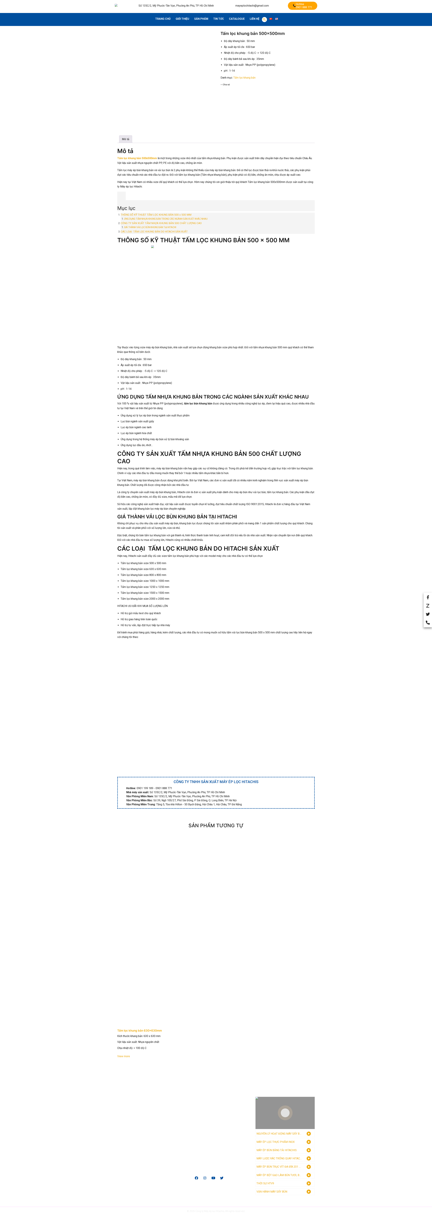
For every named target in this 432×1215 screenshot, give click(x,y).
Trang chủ (163, 18)
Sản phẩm (201, 18)
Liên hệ (254, 18)
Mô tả (125, 139)
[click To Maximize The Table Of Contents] (121, 196)
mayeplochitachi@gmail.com (252, 5)
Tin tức (218, 18)
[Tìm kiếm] (264, 19)
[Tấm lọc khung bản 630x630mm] (216, 930)
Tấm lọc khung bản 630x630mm (139, 1030)
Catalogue (237, 18)
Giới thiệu (182, 18)
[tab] (125, 139)
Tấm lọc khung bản (244, 77)
